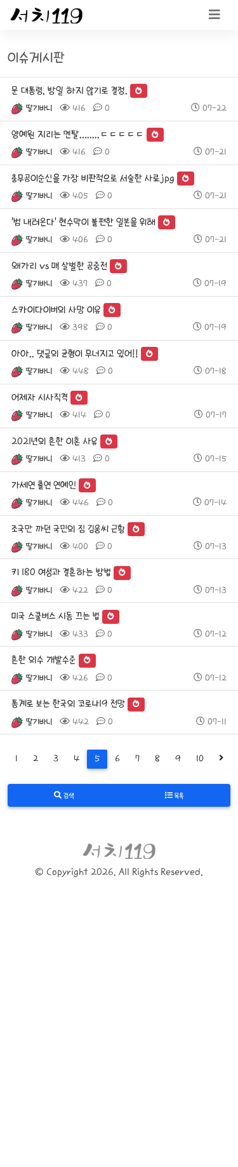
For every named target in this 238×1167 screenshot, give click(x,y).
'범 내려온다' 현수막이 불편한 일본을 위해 (83, 222)
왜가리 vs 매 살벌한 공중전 (59, 266)
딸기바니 (38, 108)
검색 (68, 796)
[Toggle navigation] (214, 15)
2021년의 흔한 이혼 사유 (54, 441)
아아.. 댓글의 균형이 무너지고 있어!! (74, 353)
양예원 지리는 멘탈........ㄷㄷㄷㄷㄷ (77, 134)
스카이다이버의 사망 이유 (56, 310)
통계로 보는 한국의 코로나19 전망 (68, 704)
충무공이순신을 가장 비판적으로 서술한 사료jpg (93, 178)
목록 (178, 796)
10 (200, 758)
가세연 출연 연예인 (43, 485)
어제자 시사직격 (39, 397)
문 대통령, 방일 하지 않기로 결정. (69, 90)
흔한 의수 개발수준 (43, 660)
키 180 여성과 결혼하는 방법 (61, 572)
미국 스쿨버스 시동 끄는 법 (55, 616)
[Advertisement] (119, 1041)
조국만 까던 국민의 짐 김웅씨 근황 (68, 529)
